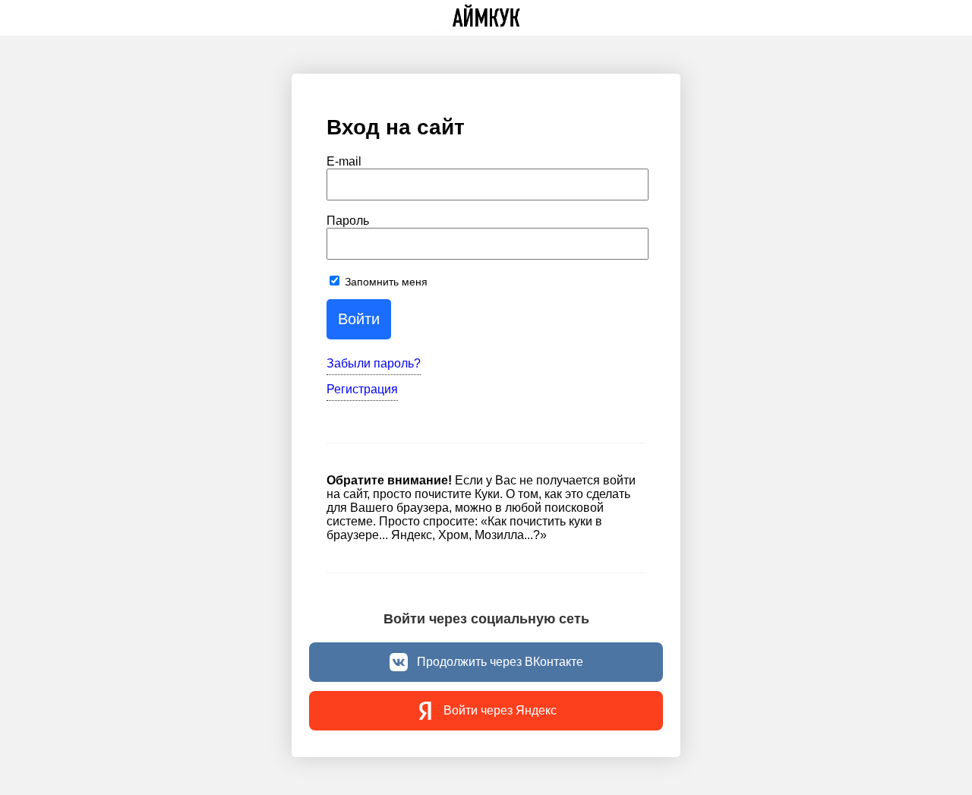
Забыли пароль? (374, 363)
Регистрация (362, 389)
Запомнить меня (385, 282)
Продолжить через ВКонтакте (500, 661)
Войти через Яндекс (500, 710)
